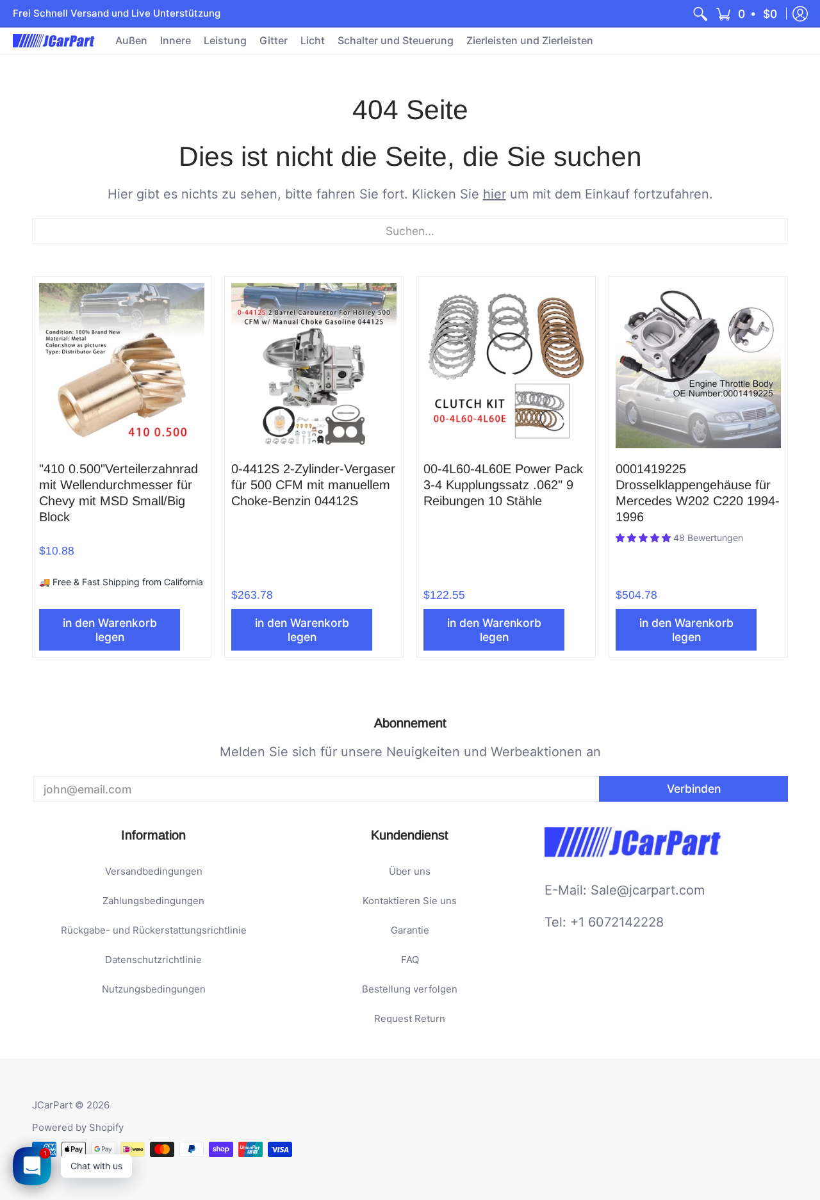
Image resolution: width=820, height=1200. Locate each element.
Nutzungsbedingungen (154, 989)
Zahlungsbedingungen (153, 901)
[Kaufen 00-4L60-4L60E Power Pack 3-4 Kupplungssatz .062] (506, 365)
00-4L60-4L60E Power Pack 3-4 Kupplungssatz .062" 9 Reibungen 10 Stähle (503, 485)
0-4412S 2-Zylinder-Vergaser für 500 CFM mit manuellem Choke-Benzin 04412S (313, 485)
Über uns (409, 871)
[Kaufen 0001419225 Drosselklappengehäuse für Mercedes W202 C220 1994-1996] (698, 365)
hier (494, 194)
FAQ (410, 959)
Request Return (409, 1018)
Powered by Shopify (78, 1127)
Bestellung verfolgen (409, 989)
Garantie (410, 930)
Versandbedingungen (153, 871)
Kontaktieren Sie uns (410, 901)
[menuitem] (700, 14)
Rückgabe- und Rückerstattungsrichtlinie (154, 930)
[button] (747, 14)
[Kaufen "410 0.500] (121, 365)
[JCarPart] (54, 41)
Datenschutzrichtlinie (153, 959)
